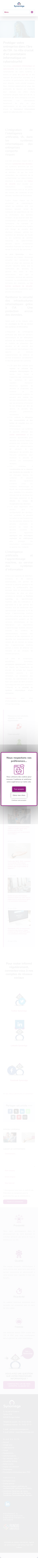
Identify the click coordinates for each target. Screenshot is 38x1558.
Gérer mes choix (19, 795)
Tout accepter (19, 789)
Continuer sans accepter (19, 800)
